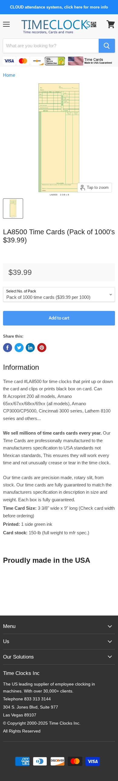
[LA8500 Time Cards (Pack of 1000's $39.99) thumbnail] (13, 208)
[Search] (107, 46)
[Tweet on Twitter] (19, 347)
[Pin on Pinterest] (41, 347)
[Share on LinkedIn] (30, 347)
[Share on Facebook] (7, 347)
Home (9, 75)
